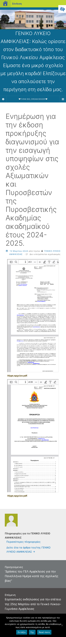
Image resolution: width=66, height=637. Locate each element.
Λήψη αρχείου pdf (17, 375)
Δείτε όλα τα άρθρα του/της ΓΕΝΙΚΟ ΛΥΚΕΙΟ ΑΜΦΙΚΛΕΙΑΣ (28, 549)
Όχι (32, 632)
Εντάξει (22, 632)
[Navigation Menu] (63, 99)
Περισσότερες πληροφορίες (23, 541)
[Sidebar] (3, 99)
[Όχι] (62, 625)
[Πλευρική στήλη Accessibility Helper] (62, 9)
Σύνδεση (17, 3)
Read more (44, 632)
